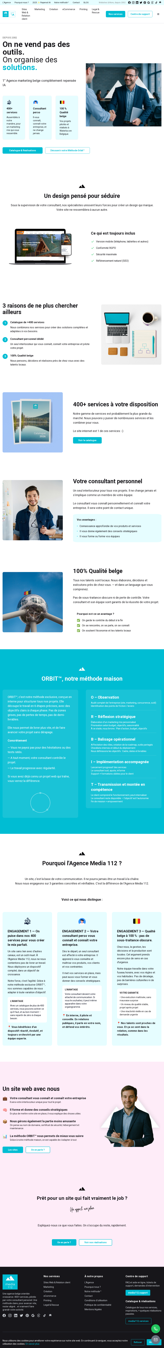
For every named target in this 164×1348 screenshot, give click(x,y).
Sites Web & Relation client (57, 1282)
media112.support (138, 1292)
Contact (89, 1296)
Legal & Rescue (51, 1305)
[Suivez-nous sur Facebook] (129, 2)
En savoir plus (32, 1344)
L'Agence (89, 1282)
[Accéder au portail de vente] (155, 1339)
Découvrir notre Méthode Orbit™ (67, 150)
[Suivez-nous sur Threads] (152, 2)
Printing (47, 1300)
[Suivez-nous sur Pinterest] (145, 2)
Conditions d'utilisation (96, 1300)
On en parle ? (38, 1150)
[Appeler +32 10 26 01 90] (155, 1328)
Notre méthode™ (93, 1291)
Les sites (13, 1150)
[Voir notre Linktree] (160, 2)
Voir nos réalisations (95, 1242)
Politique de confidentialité (98, 1305)
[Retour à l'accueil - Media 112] (9, 14)
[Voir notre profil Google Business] (148, 2)
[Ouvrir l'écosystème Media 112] (158, 14)
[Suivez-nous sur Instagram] (133, 2)
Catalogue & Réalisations (22, 150)
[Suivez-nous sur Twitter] (141, 2)
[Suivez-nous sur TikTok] (156, 2)
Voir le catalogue (87, 440)
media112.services (138, 1321)
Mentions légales (93, 1309)
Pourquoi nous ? (93, 1287)
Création (48, 1291)
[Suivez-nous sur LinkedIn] (137, 2)
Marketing (49, 1287)
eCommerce (50, 1296)
